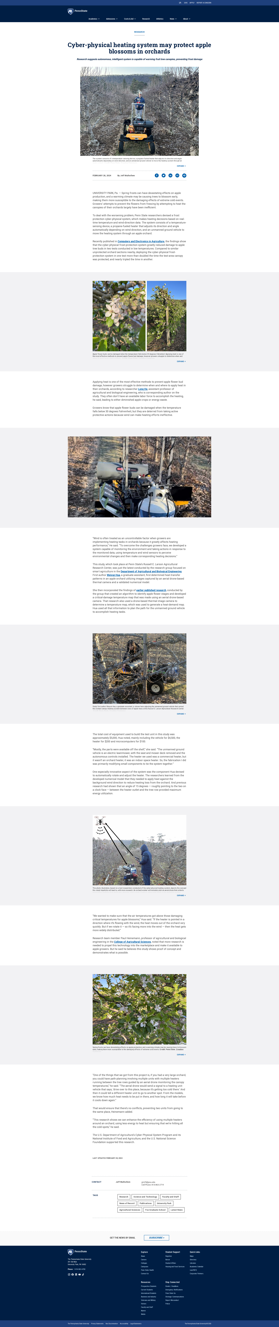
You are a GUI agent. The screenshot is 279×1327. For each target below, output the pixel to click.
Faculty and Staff (170, 1197)
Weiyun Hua (113, 575)
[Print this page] (184, 175)
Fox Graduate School (155, 1210)
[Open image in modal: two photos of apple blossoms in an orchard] (139, 316)
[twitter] (164, 175)
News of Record (127, 1203)
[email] (177, 175)
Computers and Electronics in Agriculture (141, 241)
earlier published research (151, 590)
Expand (180, 166)
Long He (142, 389)
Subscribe (155, 1237)
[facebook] (157, 175)
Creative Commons (129, 163)
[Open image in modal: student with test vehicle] (139, 111)
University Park (164, 1203)
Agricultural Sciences (129, 1210)
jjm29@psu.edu (148, 1182)
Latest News (177, 1210)
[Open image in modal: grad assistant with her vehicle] (139, 668)
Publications (146, 1203)
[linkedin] (170, 175)
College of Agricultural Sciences (132, 941)
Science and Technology (145, 1197)
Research (139, 32)
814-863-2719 (158, 1185)
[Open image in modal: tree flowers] (139, 1009)
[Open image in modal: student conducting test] (139, 850)
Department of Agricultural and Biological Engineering (151, 571)
